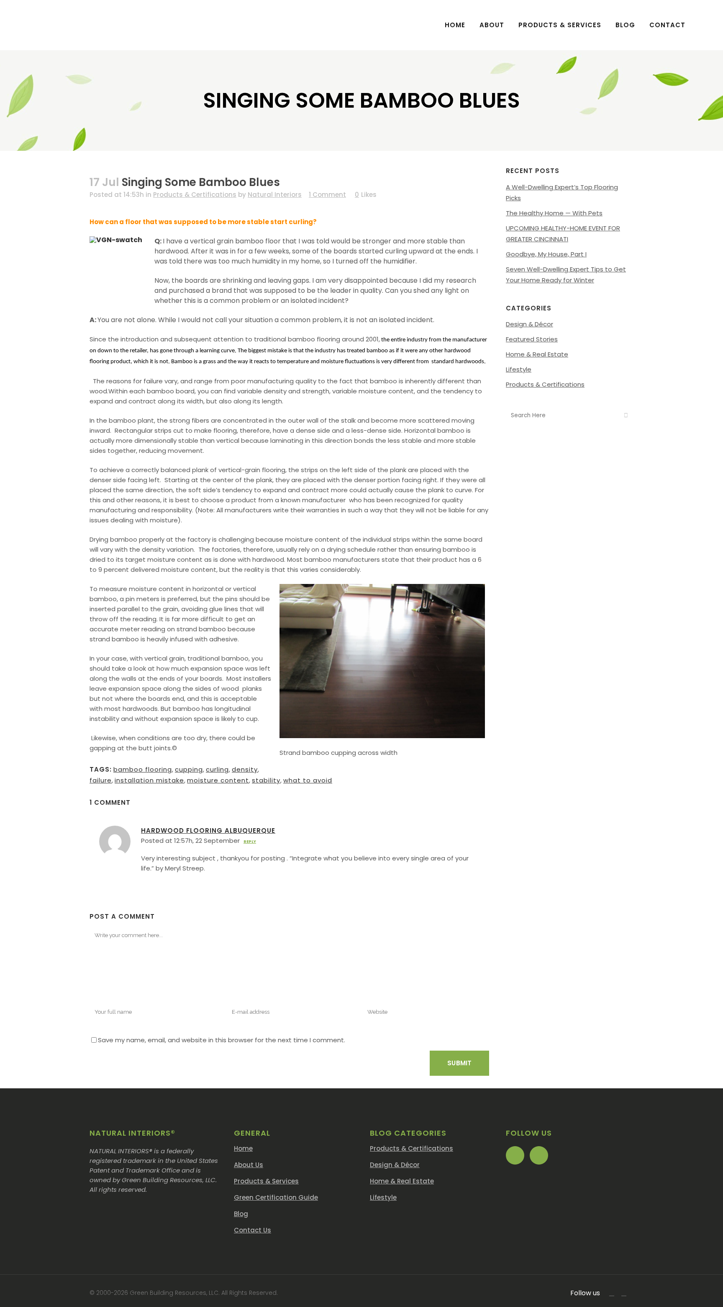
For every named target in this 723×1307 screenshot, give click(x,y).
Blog (241, 1213)
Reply (250, 841)
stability (266, 780)
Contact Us (252, 1230)
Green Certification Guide (276, 1197)
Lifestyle (518, 369)
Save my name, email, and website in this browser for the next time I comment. (221, 1040)
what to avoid (307, 780)
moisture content (218, 780)
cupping (189, 769)
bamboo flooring (142, 769)
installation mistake (149, 780)
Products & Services (266, 1181)
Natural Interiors (275, 194)
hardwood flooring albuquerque (208, 830)
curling (217, 769)
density (245, 769)
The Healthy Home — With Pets (554, 213)
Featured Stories (532, 339)
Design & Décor (529, 324)
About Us (248, 1164)
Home (243, 1148)
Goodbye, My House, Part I (546, 254)
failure (101, 780)
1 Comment (327, 194)
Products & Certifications (194, 194)
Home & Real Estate (537, 354)
